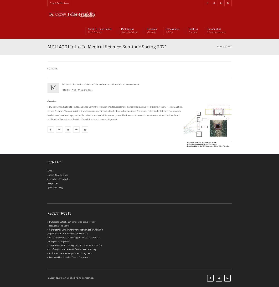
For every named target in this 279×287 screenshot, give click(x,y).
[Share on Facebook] (50, 129)
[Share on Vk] (76, 129)
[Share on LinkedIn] (68, 129)
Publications (129, 30)
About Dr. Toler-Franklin (100, 30)
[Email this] (85, 129)
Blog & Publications (59, 3)
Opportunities (216, 30)
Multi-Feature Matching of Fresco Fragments (70, 253)
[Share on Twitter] (59, 129)
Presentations (173, 30)
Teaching (193, 30)
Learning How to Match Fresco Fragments (69, 257)
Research (152, 30)
